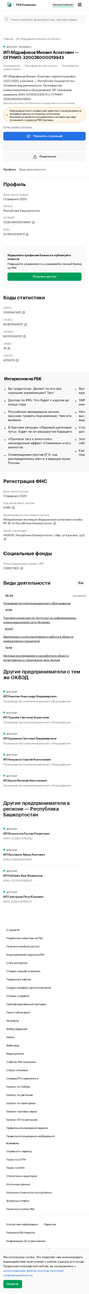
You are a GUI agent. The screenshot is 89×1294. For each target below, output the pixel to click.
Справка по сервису (19, 1151)
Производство (11, 65)
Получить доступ (44, 276)
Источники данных (18, 1184)
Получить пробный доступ (23, 946)
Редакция (50, 1224)
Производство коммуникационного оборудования (36, 603)
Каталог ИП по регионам (21, 1119)
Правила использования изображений (30, 1136)
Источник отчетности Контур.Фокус (29, 1192)
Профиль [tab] (9, 169)
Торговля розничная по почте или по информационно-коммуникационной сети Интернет (40, 619)
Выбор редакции (17, 1028)
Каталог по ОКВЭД (18, 1086)
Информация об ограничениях (26, 1241)
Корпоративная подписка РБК (25, 954)
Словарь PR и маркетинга (22, 1078)
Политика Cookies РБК (20, 1209)
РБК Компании (26, 5)
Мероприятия (15, 1053)
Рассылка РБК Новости (20, 1232)
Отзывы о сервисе (17, 995)
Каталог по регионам (19, 1094)
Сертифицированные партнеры (26, 1004)
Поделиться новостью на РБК (24, 938)
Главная (8, 38)
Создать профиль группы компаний (28, 987)
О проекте (12, 929)
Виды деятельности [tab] (32, 169)
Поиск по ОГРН (16, 1159)
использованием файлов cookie (24, 1270)
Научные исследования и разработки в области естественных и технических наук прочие (36, 657)
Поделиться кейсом (18, 979)
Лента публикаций (18, 1012)
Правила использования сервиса (27, 1127)
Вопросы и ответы (17, 1200)
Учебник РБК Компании (21, 1061)
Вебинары (12, 1045)
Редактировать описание (17, 127)
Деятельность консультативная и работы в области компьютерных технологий (38, 638)
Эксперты (12, 1020)
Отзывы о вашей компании (23, 971)
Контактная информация (22, 1224)
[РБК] (9, 4)
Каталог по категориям (20, 1103)
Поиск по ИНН (15, 1167)
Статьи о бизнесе (17, 1070)
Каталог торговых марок (21, 1111)
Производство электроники (41, 65)
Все (80, 583)
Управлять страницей (48, 136)
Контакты (12, 1143)
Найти (78, 19)
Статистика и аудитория (21, 1176)
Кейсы (10, 1037)
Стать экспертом (16, 962)
